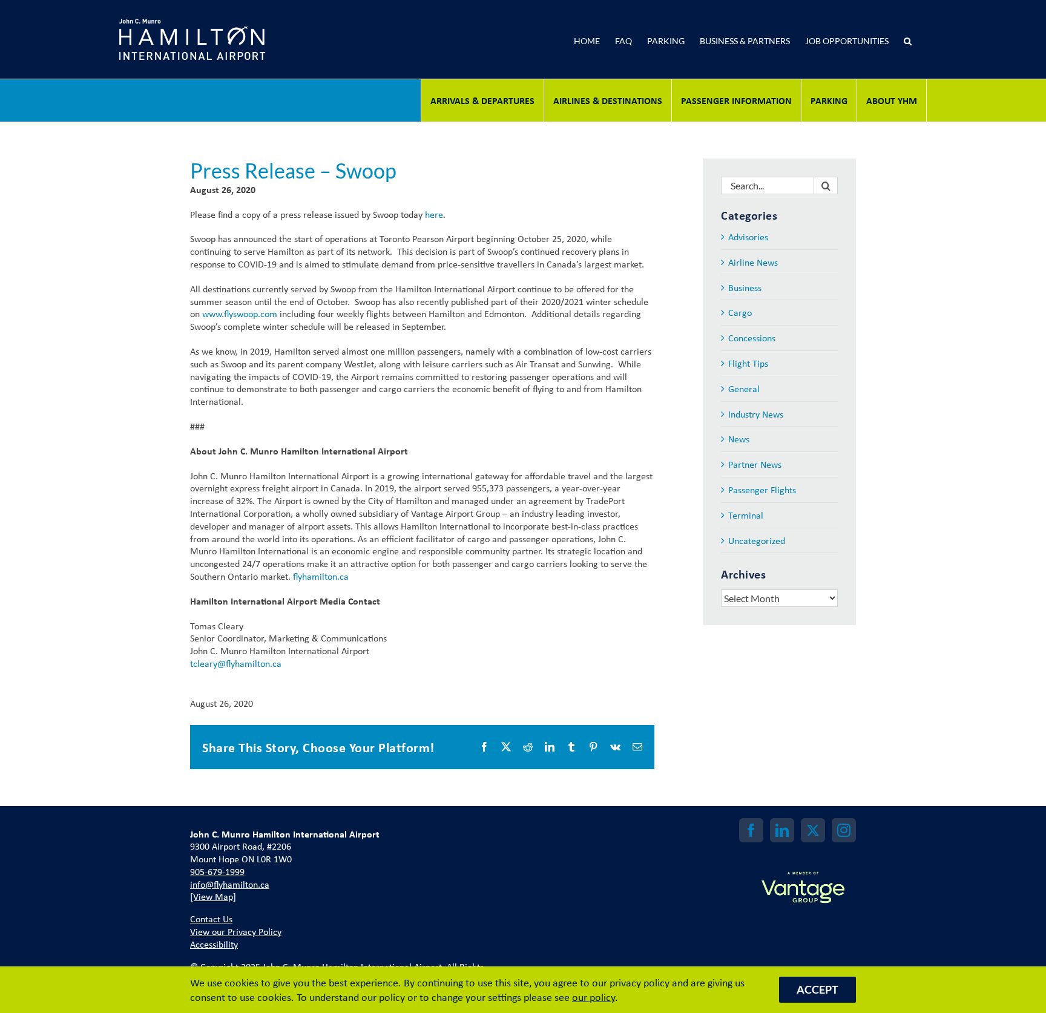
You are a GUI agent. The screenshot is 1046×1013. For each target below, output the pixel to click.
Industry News (755, 414)
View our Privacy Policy (235, 931)
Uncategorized (756, 540)
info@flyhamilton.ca (229, 884)
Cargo (740, 312)
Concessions (751, 338)
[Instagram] (844, 830)
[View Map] (213, 896)
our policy (593, 996)
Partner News (754, 464)
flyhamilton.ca (321, 576)
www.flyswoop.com (239, 313)
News (738, 439)
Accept (817, 989)
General (744, 388)
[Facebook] (751, 830)
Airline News (753, 262)
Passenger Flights (762, 490)
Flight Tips (748, 363)
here (434, 214)
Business (744, 287)
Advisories (748, 237)
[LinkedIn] (782, 830)
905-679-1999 (217, 871)
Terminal (745, 515)
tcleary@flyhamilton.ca (235, 663)
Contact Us (211, 918)
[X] (813, 830)
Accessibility (214, 944)
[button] (908, 39)
